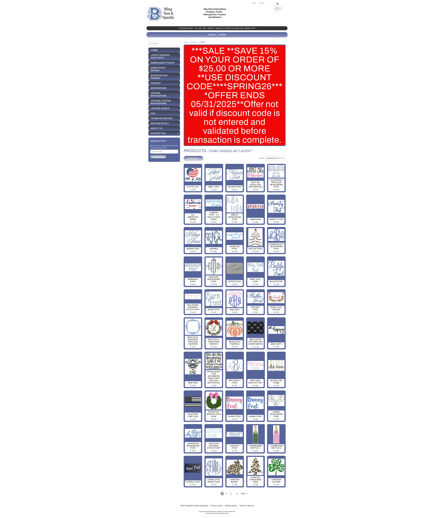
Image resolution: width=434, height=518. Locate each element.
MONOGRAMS (158, 88)
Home (186, 42)
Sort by (261, 158)
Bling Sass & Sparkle (216, 511)
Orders (212, 34)
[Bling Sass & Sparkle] (161, 13)
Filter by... (193, 158)
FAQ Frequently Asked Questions (194, 505)
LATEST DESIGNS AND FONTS (160, 56)
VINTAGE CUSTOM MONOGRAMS (161, 102)
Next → (244, 493)
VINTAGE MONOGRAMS (158, 94)
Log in (254, 3)
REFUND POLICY (160, 123)
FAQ (153, 113)
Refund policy (231, 505)
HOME (154, 50)
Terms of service (246, 505)
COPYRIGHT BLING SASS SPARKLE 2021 (217, 513)
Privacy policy (217, 505)
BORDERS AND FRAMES (159, 76)
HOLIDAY (156, 83)
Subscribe (158, 156)
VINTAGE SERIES (160, 108)
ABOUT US (156, 128)
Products (193, 42)
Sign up (261, 3)
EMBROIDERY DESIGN (158, 69)
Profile (222, 34)
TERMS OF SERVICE (162, 118)
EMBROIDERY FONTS (162, 62)
